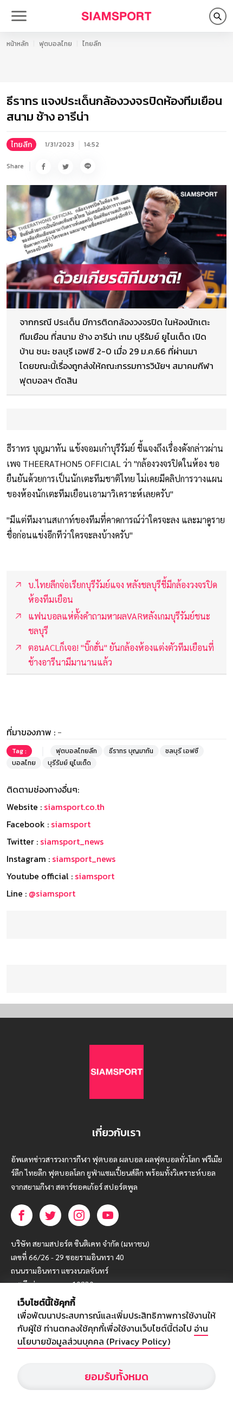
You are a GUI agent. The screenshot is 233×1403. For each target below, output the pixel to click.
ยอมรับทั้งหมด (116, 1376)
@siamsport (52, 893)
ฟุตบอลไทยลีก (76, 751)
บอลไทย (24, 763)
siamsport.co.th (74, 806)
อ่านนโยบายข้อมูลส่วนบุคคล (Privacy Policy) (112, 1335)
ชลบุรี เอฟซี (181, 751)
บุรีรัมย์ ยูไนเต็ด (69, 763)
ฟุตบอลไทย (55, 44)
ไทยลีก (91, 44)
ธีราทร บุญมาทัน (131, 751)
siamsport (70, 824)
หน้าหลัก (18, 44)
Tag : (19, 751)
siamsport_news (71, 841)
